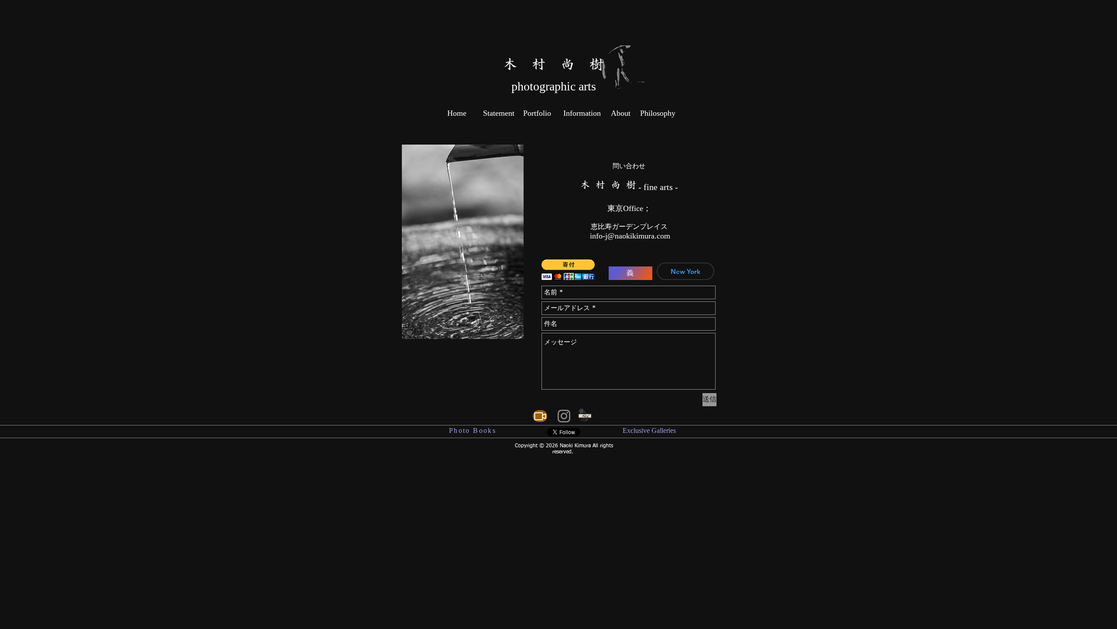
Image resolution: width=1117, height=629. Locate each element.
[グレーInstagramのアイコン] (563, 416)
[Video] (540, 416)
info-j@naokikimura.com (630, 236)
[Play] (570, 416)
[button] (568, 269)
